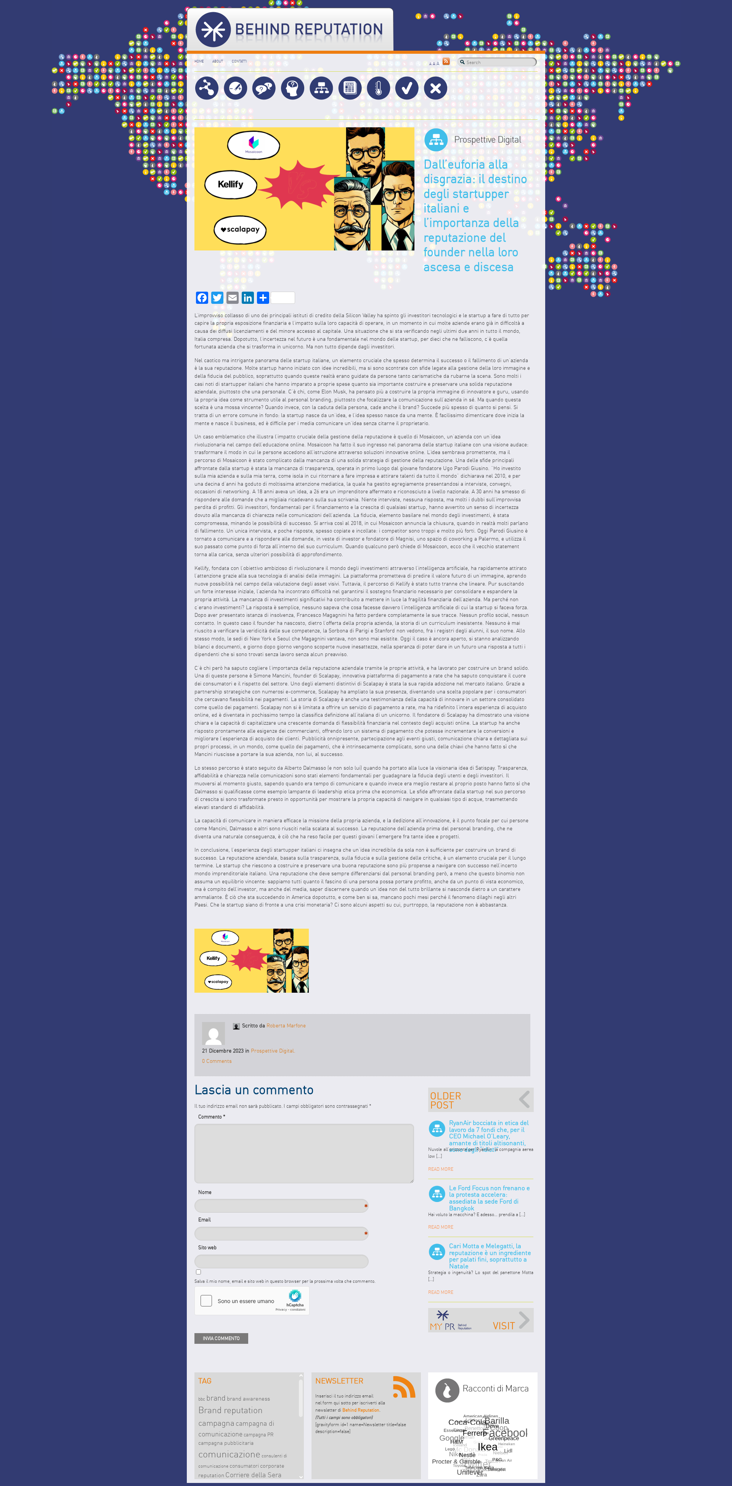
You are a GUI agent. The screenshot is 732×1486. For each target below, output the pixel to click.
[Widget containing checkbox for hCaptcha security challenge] (252, 1300)
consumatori (244, 1465)
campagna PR (259, 1434)
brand (216, 1398)
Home (199, 61)
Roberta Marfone (286, 1025)
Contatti (239, 61)
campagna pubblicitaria (226, 1443)
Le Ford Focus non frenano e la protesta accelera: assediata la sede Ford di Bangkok (489, 1198)
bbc (201, 1399)
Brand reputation (230, 1410)
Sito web (207, 1247)
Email (211, 1221)
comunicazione (229, 1454)
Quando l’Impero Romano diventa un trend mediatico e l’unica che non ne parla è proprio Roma (481, 1100)
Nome (211, 1194)
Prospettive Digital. (273, 1051)
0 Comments (217, 1061)
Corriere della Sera (253, 1475)
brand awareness (248, 1398)
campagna (216, 1423)
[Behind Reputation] (290, 29)
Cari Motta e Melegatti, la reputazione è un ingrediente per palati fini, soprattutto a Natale (490, 1256)
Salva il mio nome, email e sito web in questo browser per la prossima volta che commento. (285, 1281)
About (217, 61)
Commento (211, 1117)
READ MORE (440, 1169)
